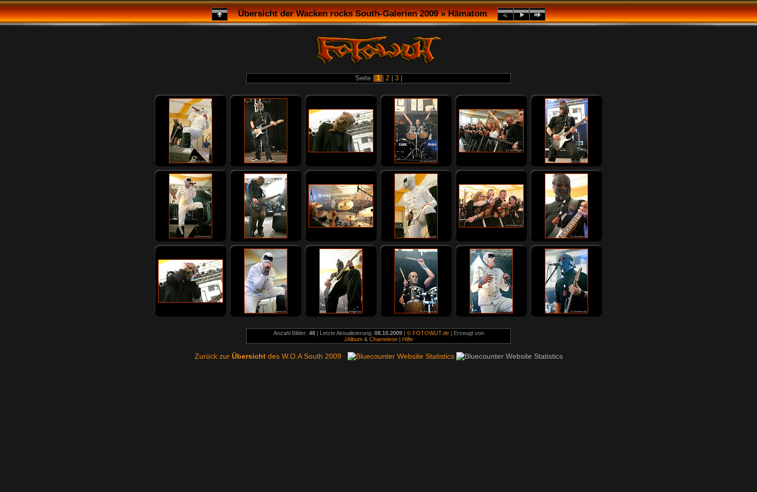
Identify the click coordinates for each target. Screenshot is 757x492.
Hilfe (407, 339)
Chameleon (383, 339)
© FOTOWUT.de (428, 333)
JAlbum (353, 339)
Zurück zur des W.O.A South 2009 (268, 356)
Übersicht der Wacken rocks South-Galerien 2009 (338, 14)
